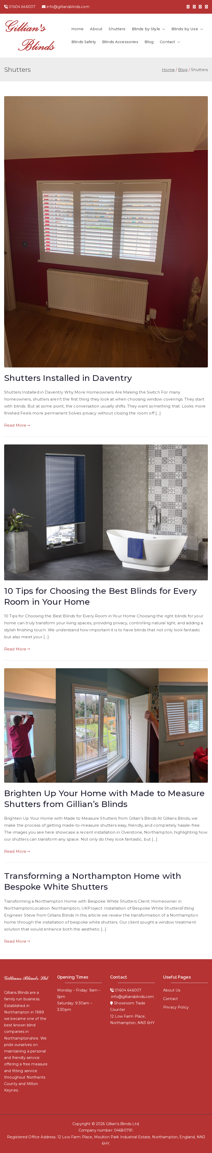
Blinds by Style (146, 29)
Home (77, 29)
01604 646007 (22, 6)
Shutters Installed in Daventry (68, 378)
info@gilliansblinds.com (68, 6)
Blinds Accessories (120, 42)
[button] (162, 29)
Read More (15, 425)
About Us (171, 990)
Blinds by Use (184, 29)
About (96, 29)
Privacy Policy (176, 1007)
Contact (167, 42)
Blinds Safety (83, 42)
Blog (149, 42)
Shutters (117, 29)
